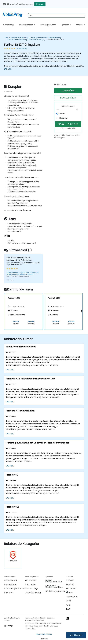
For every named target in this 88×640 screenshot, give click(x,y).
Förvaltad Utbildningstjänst (54, 586)
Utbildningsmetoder (14, 588)
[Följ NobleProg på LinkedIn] (67, 618)
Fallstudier (30, 584)
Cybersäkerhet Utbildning (19, 38)
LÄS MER (7, 69)
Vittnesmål (72, 596)
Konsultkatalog (33, 592)
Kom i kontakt (76, 635)
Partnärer (71, 588)
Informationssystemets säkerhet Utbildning (46, 38)
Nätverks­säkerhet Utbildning (17, 40)
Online (62, 113)
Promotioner (11, 584)
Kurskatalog (8, 24)
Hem (6, 38)
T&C (68, 609)
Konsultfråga (31, 588)
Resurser (9, 592)
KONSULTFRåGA (68, 97)
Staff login (44, 639)
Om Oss (80, 24)
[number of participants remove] (58, 109)
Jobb (68, 601)
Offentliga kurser (48, 24)
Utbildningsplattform (56, 591)
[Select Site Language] (4, 4)
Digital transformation (53, 581)
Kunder (70, 592)
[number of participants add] (77, 109)
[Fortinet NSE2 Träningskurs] (14, 14)
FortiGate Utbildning (36, 40)
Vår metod (30, 580)
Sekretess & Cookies (44, 634)
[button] (81, 311)
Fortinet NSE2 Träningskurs (55, 40)
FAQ (68, 605)
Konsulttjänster (26, 24)
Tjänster (65, 24)
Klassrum (63, 118)
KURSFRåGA (68, 90)
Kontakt (40, 4)
